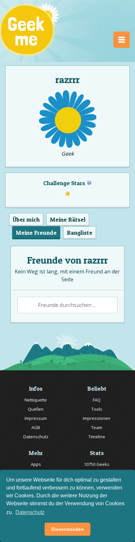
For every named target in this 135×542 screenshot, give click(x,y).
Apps (36, 464)
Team (96, 427)
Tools (96, 409)
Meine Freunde (36, 232)
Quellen (36, 409)
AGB (35, 427)
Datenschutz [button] (30, 512)
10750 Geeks (96, 464)
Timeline (96, 437)
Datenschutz (35, 437)
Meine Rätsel (68, 219)
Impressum (36, 418)
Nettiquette (36, 400)
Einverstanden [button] (67, 529)
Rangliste (79, 232)
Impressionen (96, 418)
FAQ (97, 400)
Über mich (26, 219)
